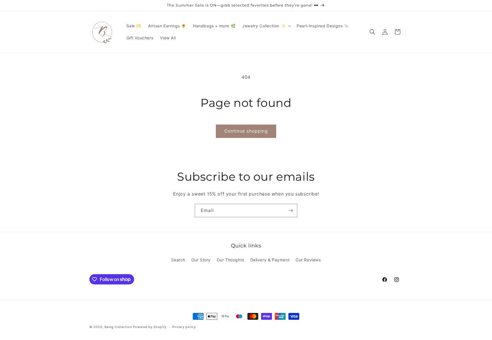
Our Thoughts (230, 259)
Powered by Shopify (150, 327)
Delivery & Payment (270, 259)
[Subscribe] (290, 210)
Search (178, 259)
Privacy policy (184, 327)
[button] (266, 26)
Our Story (201, 259)
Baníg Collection (118, 327)
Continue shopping (246, 131)
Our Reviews (308, 259)
